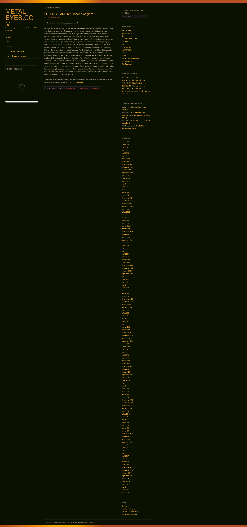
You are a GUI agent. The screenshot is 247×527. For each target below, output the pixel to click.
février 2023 (126, 260)
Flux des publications (129, 509)
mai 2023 (125, 251)
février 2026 (126, 158)
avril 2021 (125, 321)
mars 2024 (125, 223)
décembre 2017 (127, 433)
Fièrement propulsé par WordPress (57, 522)
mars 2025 (125, 189)
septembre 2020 (128, 341)
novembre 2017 (127, 436)
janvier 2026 (126, 161)
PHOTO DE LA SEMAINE (130, 58)
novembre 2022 (127, 268)
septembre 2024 (128, 206)
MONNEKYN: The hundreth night (133, 80)
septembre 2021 (128, 307)
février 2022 (126, 293)
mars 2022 (125, 290)
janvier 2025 (126, 195)
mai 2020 (125, 352)
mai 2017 (125, 453)
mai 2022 (125, 285)
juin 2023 (125, 248)
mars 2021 (125, 324)
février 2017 (126, 462)
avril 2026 (125, 153)
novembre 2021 (127, 302)
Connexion (125, 506)
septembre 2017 (128, 442)
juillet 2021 (126, 313)
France (81, 88)
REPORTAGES (126, 61)
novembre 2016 (127, 470)
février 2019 (126, 394)
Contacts (9, 46)
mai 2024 (125, 217)
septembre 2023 (128, 240)
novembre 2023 (127, 234)
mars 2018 (125, 425)
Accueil (8, 37)
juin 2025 (125, 181)
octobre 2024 (127, 203)
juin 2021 (125, 316)
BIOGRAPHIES (126, 33)
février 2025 (126, 192)
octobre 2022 (127, 271)
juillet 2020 (126, 347)
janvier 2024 (126, 229)
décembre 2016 (127, 467)
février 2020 (126, 360)
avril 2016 (125, 490)
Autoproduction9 (70, 88)
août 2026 (125, 142)
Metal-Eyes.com (19, 17)
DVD (123, 44)
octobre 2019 (127, 372)
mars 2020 (125, 358)
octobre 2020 (127, 338)
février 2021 (126, 327)
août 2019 (125, 377)
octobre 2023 (127, 237)
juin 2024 (125, 215)
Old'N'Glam (94, 88)
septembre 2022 (128, 274)
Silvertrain (125, 115)
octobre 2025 (127, 170)
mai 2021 (125, 318)
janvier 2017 (126, 464)
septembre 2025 (128, 173)
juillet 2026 (126, 145)
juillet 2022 (126, 279)
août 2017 (125, 445)
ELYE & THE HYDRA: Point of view (134, 83)
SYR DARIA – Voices (138, 112)
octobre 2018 (127, 405)
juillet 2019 (126, 380)
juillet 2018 (126, 414)
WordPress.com (89, 522)
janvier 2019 (126, 397)
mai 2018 (125, 420)
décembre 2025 (127, 164)
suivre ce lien (79, 82)
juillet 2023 (126, 245)
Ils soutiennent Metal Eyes (15, 51)
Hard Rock (87, 88)
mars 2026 (125, 156)
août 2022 (125, 276)
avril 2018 (125, 422)
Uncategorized (127, 64)
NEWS (124, 55)
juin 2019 (125, 383)
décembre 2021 (127, 299)
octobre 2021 (127, 304)
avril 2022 (125, 288)
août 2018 (125, 411)
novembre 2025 (127, 167)
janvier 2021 (126, 330)
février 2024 (126, 226)
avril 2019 (125, 389)
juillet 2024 (126, 212)
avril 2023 (125, 254)
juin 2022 (125, 282)
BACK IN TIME (127, 30)
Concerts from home (129, 39)
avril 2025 (125, 187)
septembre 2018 (128, 408)
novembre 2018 (127, 403)
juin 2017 (125, 450)
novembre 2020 (127, 335)
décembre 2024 (127, 198)
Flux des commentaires (130, 511)
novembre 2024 (127, 201)
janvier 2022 (126, 296)
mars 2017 (125, 459)
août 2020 (125, 344)
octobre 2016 (127, 473)
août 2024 (125, 209)
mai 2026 (125, 150)
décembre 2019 (127, 366)
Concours (125, 41)
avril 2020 (125, 355)
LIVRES (124, 53)
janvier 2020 (126, 363)
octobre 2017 (127, 439)
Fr (77, 88)
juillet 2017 (126, 447)
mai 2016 (125, 487)
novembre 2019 (127, 369)
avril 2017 (125, 456)
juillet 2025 (126, 178)
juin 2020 (125, 349)
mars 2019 (125, 391)
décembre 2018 (127, 400)
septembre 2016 (128, 476)
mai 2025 (125, 184)
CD (55, 88)
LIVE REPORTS (127, 50)
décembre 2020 (127, 333)
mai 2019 (125, 386)
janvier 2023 (126, 262)
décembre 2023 (127, 231)
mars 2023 (125, 257)
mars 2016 (125, 492)
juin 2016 (125, 484)
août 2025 (125, 175)
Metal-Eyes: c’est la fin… (130, 77)
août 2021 (125, 310)
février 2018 (126, 428)
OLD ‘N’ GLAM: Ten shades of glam (68, 13)
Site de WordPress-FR (129, 514)
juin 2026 (125, 147)
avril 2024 (125, 220)
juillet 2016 (126, 481)
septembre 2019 (128, 375)
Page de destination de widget (17, 56)
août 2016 (125, 478)
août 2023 (125, 243)
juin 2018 (125, 417)
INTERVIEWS (126, 47)
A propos (9, 42)
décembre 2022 (127, 265)
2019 (63, 88)
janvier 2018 (126, 431)
